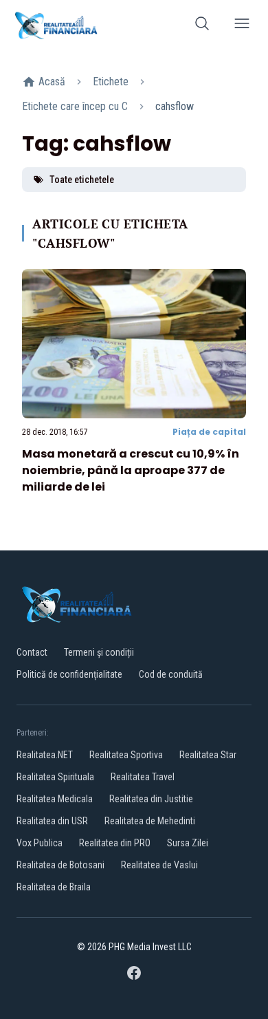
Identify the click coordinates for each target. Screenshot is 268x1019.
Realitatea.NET (44, 754)
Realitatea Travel (143, 776)
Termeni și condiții (99, 652)
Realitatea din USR (52, 820)
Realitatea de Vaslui (159, 864)
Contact (31, 652)
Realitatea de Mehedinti (149, 820)
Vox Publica (39, 842)
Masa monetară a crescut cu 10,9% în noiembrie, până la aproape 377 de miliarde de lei (130, 470)
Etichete (111, 81)
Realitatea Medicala (54, 798)
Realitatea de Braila (53, 886)
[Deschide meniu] (242, 25)
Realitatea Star (207, 754)
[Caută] (202, 26)
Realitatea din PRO (114, 842)
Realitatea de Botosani (60, 864)
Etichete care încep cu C (75, 106)
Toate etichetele (81, 179)
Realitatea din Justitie (151, 798)
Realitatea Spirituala (55, 776)
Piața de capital (209, 432)
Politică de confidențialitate (69, 674)
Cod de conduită (171, 674)
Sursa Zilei (187, 842)
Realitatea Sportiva (126, 754)
